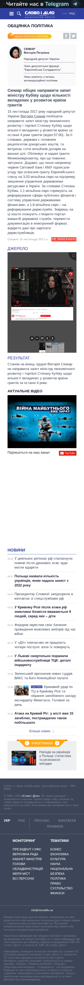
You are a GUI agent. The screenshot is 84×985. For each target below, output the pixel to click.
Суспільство (61, 888)
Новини (16, 550)
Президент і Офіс (27, 849)
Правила (55, 826)
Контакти (67, 820)
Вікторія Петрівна (36, 50)
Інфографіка (42, 743)
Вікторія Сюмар (33, 116)
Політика (58, 878)
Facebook (66, 36)
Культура (58, 859)
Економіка (59, 854)
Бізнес (56, 849)
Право (55, 883)
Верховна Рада (25, 854)
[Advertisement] (42, 502)
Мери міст (21, 873)
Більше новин (39, 731)
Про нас (42, 820)
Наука (55, 864)
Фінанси (57, 893)
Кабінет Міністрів (27, 859)
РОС (72, 13)
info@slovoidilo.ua (42, 910)
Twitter (73, 36)
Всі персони (23, 878)
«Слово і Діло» (30, 795)
